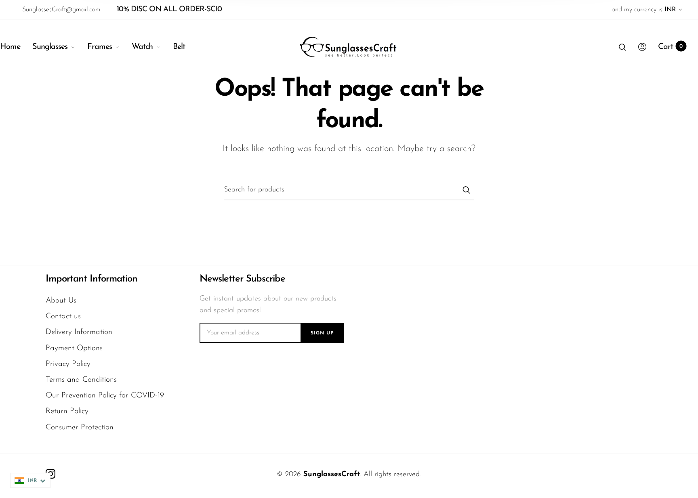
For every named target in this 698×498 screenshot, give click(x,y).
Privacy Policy (68, 364)
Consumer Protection (80, 427)
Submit (466, 190)
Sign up (322, 333)
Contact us (63, 316)
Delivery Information (79, 332)
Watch (142, 47)
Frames (99, 47)
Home (10, 47)
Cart (670, 47)
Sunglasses (49, 47)
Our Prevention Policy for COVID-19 (105, 395)
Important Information (91, 279)
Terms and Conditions (81, 380)
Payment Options (74, 348)
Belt (179, 47)
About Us (61, 301)
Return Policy (67, 411)
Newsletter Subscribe (242, 279)
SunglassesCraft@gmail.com (61, 9)
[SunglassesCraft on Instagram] (50, 474)
